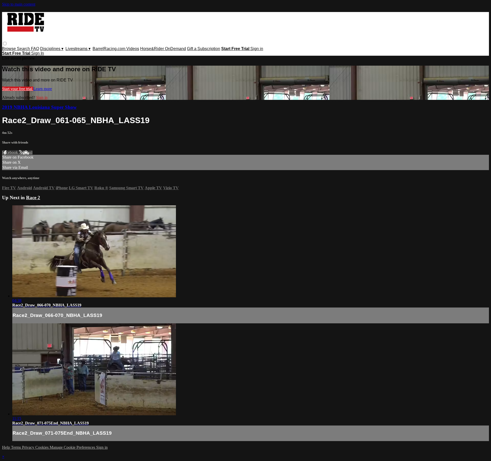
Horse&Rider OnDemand (163, 48)
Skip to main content (18, 4)
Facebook (10, 152)
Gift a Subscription (203, 48)
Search (24, 48)
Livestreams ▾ (78, 48)
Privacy (28, 447)
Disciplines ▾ (51, 48)
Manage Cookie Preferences (73, 447)
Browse (9, 48)
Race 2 (33, 197)
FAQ (35, 48)
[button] (4, 43)
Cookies (42, 447)
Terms (16, 447)
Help (6, 447)
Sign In (37, 53)
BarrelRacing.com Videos (116, 48)
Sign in (256, 48)
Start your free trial (17, 89)
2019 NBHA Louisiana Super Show (39, 107)
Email (27, 152)
